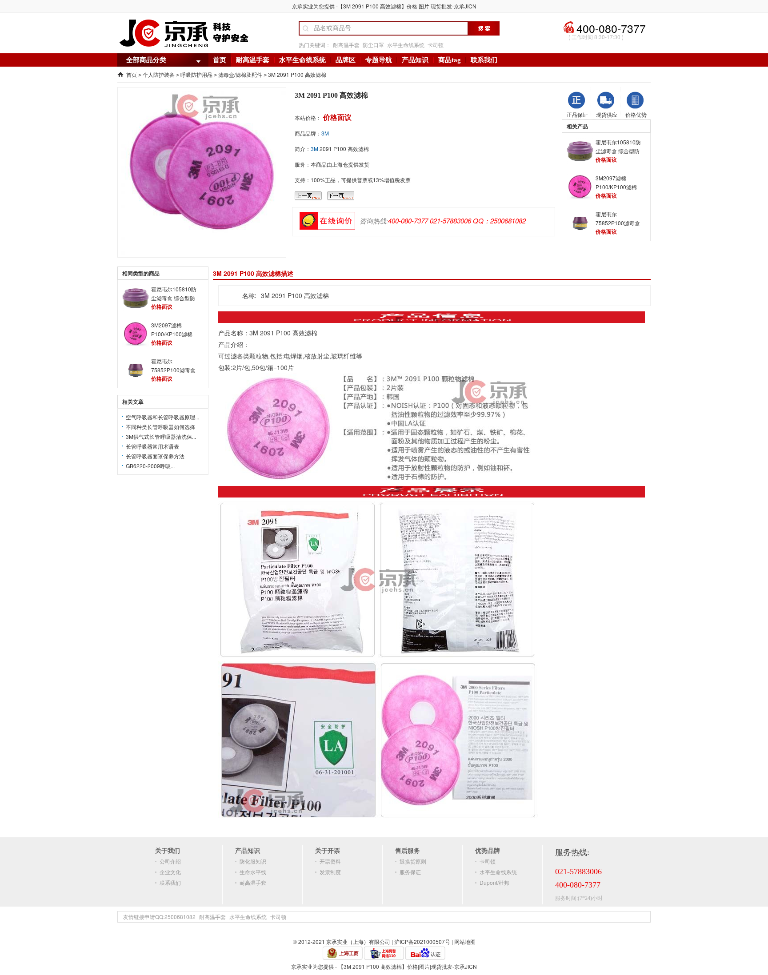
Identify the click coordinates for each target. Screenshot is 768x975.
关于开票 (327, 850)
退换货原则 (413, 861)
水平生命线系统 (405, 44)
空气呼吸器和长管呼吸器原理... (162, 417)
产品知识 (415, 60)
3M (325, 133)
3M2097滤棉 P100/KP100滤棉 (616, 182)
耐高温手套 (346, 44)
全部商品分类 (146, 60)
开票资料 (330, 861)
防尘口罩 (373, 44)
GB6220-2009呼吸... (150, 466)
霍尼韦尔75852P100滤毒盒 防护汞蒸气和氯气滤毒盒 (620, 218)
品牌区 (346, 60)
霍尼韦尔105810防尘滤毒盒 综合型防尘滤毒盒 (618, 146)
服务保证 (410, 872)
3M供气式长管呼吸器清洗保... (161, 436)
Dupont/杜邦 (494, 882)
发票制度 (330, 872)
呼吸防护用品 (196, 74)
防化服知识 (253, 861)
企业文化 (170, 872)
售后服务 (407, 850)
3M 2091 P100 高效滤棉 (297, 74)
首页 (219, 60)
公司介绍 (170, 861)
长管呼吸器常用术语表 (152, 446)
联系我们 (484, 60)
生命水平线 (253, 872)
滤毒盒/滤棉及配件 (240, 74)
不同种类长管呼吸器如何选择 (160, 426)
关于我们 (167, 850)
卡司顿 (436, 44)
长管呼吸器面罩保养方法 (155, 456)
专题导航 (378, 60)
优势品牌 (487, 850)
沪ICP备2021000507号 (422, 941)
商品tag (449, 60)
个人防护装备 (159, 74)
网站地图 (465, 941)
